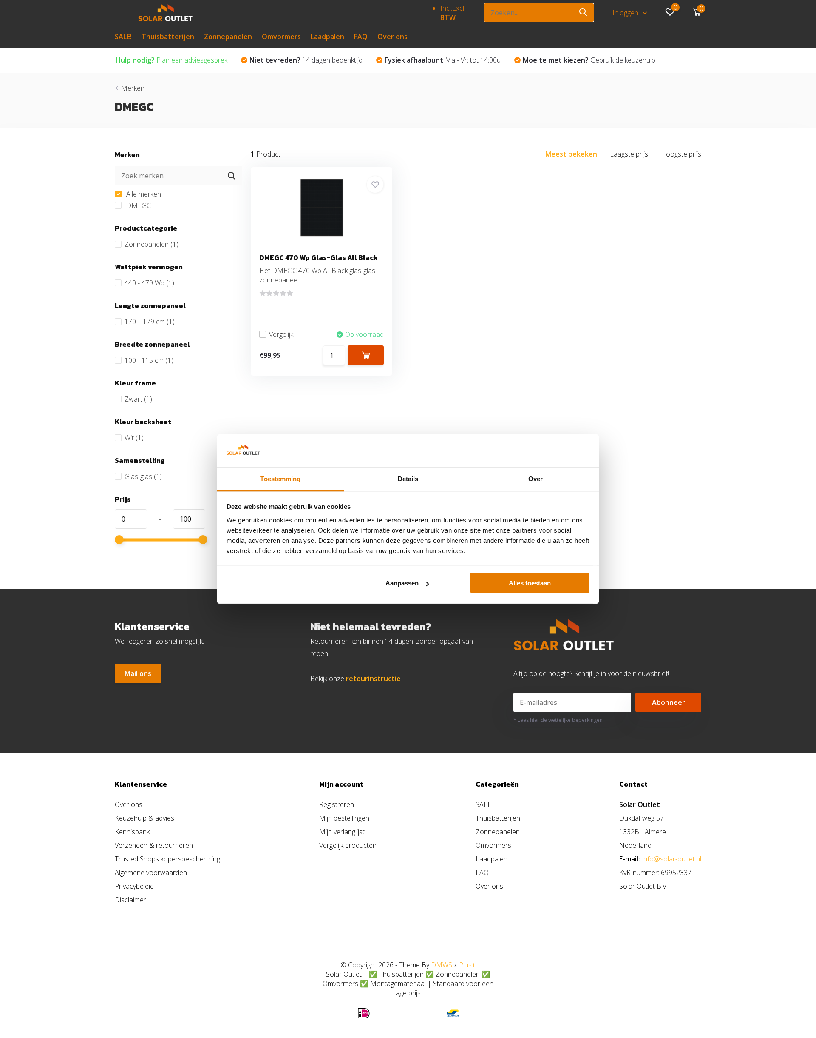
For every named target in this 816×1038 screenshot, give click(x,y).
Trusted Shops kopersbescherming (167, 859)
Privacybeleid (134, 886)
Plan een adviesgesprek (171, 60)
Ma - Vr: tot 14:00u (443, 60)
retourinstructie (373, 678)
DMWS (441, 965)
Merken (132, 88)
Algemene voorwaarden (151, 872)
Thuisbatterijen (168, 36)
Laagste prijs (629, 154)
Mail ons (138, 673)
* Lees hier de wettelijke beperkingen (558, 720)
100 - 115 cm (149, 360)
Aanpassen (402, 583)
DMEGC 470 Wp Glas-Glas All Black (318, 257)
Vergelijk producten (348, 845)
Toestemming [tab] (280, 478)
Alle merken (143, 194)
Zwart (138, 399)
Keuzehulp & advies (144, 818)
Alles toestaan (530, 583)
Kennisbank (132, 831)
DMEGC (138, 205)
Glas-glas (143, 476)
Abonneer (668, 702)
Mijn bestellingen (344, 818)
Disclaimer (130, 899)
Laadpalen (327, 36)
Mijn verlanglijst (342, 831)
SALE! (123, 36)
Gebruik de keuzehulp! (590, 60)
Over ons (392, 36)
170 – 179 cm (150, 321)
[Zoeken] (583, 12)
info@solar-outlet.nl (671, 859)
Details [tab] (408, 478)
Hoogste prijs (681, 154)
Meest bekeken (571, 154)
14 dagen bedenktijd (306, 60)
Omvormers (281, 36)
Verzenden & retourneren (154, 845)
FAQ (361, 36)
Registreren (336, 804)
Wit (134, 437)
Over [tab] (535, 478)
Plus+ (467, 965)
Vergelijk (281, 334)
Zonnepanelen (228, 36)
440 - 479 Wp (149, 283)
